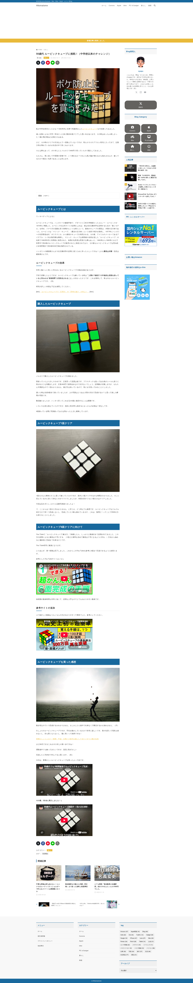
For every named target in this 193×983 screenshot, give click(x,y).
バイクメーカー (126, 948)
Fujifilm (140, 935)
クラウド (137, 945)
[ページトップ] (188, 978)
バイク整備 (139, 948)
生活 (147, 951)
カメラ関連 (125, 945)
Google (124, 938)
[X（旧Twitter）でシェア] (38, 63)
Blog (145, 931)
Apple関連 (135, 931)
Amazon (138, 257)
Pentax (124, 941)
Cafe (123, 935)
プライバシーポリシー (45, 941)
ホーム (40, 931)
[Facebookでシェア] (43, 63)
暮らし (46, 49)
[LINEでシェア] (53, 63)
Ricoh (133, 941)
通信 (134, 955)
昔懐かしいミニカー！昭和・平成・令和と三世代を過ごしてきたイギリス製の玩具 (67, 739)
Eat (131, 935)
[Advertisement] (96, 23)
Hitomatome (42, 5)
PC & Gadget (83, 951)
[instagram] (141, 92)
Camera (82, 936)
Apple (81, 941)
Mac (150, 938)
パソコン (151, 948)
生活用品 (45, 854)
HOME (40, 49)
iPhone (133, 938)
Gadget (149, 935)
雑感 (80, 960)
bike (80, 946)
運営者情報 (41, 936)
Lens (142, 938)
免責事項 (41, 946)
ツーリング (148, 945)
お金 (151, 941)
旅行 (139, 951)
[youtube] (145, 92)
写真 (131, 951)
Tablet (142, 941)
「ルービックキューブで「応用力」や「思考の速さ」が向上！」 (64, 291)
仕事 (123, 951)
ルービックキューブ (90, 129)
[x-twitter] (136, 92)
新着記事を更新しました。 (96, 41)
